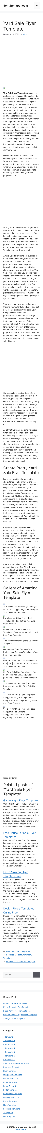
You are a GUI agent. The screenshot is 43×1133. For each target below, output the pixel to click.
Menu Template (10, 1101)
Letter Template (10, 1090)
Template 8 (25, 951)
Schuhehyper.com (15, 5)
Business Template (11, 1067)
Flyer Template (12, 951)
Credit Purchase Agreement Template (20, 1015)
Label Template (10, 1082)
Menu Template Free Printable (16, 1007)
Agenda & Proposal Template (16, 1063)
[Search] (36, 975)
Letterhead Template (12, 1094)
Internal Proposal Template (15, 1003)
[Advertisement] (21, 61)
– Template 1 (9, 1037)
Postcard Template (11, 1109)
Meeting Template (11, 1097)
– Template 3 (9, 1044)
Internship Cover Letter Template (20, 961)
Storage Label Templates (14, 1018)
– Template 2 (9, 1041)
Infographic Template (12, 1075)
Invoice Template (10, 1078)
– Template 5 (9, 1052)
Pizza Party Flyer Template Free (17, 1011)
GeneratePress (21, 1129)
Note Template (9, 1105)
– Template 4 (9, 1048)
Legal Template (10, 1086)
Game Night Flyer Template (20, 800)
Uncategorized (9, 1116)
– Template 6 (9, 1056)
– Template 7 (9, 1059)
